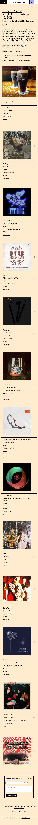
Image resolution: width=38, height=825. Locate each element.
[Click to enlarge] (19, 97)
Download (26, 60)
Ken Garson (26, 818)
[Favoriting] (24, 11)
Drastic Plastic (12, 11)
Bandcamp (6, 178)
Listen (20, 60)
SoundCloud (7, 512)
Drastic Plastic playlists (28, 806)
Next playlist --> (19, 808)
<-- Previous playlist (7, 806)
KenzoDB (13, 818)
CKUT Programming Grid (19, 811)
